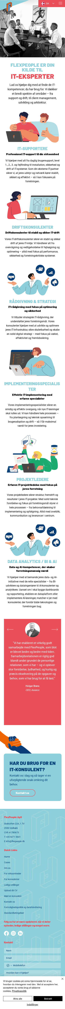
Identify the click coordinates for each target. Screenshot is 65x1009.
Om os (7, 868)
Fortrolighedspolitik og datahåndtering (23, 907)
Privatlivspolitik (19, 990)
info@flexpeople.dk (15, 841)
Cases (7, 862)
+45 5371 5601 (13, 837)
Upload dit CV (10, 890)
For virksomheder (12, 873)
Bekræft (48, 998)
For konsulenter (11, 879)
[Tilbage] (10, 629)
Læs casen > (32, 716)
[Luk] (60, 980)
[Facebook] (6, 933)
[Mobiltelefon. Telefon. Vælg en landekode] (9, 965)
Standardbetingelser (14, 913)
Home (7, 856)
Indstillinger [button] (32, 1004)
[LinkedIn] (20, 933)
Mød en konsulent (12, 896)
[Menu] (60, 3)
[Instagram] (13, 933)
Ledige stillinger (11, 885)
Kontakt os (9, 901)
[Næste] (54, 629)
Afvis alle (17, 998)
